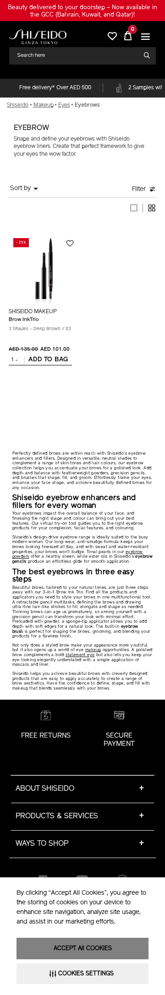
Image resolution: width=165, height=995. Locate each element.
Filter (139, 189)
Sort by (20, 188)
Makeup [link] (43, 105)
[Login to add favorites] (70, 243)
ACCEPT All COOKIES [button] (83, 949)
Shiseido (17, 105)
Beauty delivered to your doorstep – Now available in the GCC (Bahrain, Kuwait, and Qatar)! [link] (82, 11)
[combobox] (78, 55)
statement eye (80, 655)
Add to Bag (48, 359)
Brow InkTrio (24, 319)
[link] (37, 36)
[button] (146, 37)
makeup (93, 650)
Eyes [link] (64, 105)
